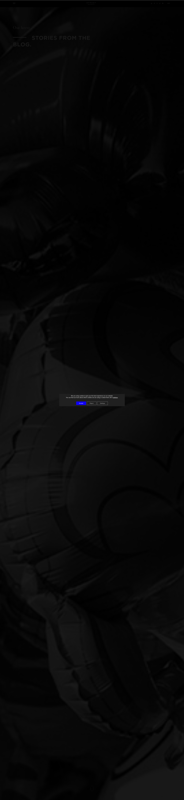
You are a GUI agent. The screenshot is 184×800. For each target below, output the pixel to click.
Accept (81, 403)
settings (115, 397)
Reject (92, 403)
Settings (102, 403)
